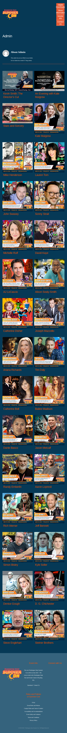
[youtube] (63, 669)
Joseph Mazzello (44, 330)
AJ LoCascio (10, 291)
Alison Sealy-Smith (45, 291)
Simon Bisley (10, 564)
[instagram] (55, 669)
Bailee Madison (43, 408)
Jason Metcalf (43, 447)
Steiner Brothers (44, 642)
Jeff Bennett (42, 525)
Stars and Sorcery (13, 125)
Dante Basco (10, 447)
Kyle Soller (41, 564)
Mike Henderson (12, 174)
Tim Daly (40, 369)
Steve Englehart (12, 642)
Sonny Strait (42, 213)
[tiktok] (59, 669)
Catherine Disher (12, 330)
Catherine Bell (11, 408)
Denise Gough (11, 603)
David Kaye (41, 252)
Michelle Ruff (10, 252)
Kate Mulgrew (43, 135)
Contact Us (37, 685)
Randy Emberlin (12, 486)
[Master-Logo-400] (10, 10)
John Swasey (11, 213)
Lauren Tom (41, 174)
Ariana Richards (12, 369)
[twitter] (51, 669)
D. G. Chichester (44, 603)
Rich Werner (10, 525)
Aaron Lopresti (43, 486)
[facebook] (47, 669)
